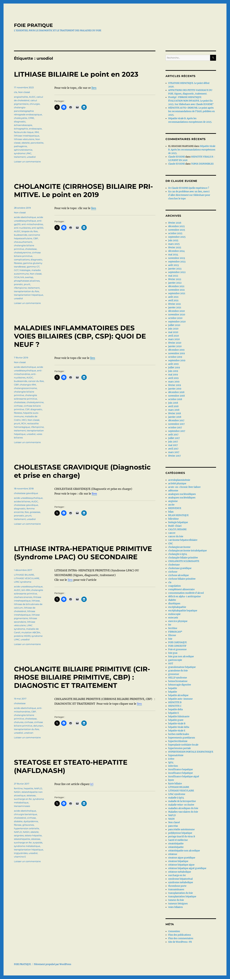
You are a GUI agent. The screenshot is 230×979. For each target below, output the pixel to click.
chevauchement (23, 242)
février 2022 (174, 279)
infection (173, 766)
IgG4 (170, 762)
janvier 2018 (174, 417)
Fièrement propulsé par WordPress (52, 964)
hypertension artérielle (26, 828)
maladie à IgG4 (176, 797)
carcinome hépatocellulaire (182, 540)
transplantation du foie (26, 291)
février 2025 (174, 247)
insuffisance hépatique (180, 773)
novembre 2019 (176, 353)
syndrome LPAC (22, 153)
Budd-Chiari (175, 525)
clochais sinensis (23, 597)
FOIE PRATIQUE (33, 25)
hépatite (172, 691)
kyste (171, 780)
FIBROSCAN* (175, 631)
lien (93, 87)
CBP (35, 238)
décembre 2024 (176, 251)
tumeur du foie (176, 900)
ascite (171, 504)
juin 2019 (173, 371)
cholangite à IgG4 (177, 554)
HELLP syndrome (177, 677)
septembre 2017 (176, 431)
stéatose (31, 795)
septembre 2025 (177, 237)
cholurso (18, 722)
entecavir (173, 617)
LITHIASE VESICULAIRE (26, 578)
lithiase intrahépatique (26, 135)
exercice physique (177, 621)
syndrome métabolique (27, 846)
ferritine (18, 788)
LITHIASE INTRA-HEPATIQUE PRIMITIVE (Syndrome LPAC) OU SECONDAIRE (83, 552)
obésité (26, 142)
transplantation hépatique (28, 294)
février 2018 (174, 413)
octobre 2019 (175, 357)
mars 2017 (173, 452)
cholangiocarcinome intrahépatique (187, 550)
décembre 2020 (176, 311)
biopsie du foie (30, 231)
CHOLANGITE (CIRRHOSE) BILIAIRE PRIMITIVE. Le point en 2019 (83, 190)
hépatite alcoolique (178, 695)
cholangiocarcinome (25, 388)
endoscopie (35, 128)
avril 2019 (173, 378)
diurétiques (174, 603)
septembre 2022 (177, 272)
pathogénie (20, 146)
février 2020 (174, 342)
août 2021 (173, 297)
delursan (38, 725)
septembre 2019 (176, 360)
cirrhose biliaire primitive (181, 578)
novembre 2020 (176, 314)
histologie (25, 270)
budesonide (20, 234)
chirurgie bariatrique (25, 814)
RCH (23, 423)
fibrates (18, 263)
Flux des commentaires (180, 938)
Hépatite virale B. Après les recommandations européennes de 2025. (191, 150)
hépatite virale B (176, 723)
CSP (27, 409)
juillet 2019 (174, 367)
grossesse (35, 512)
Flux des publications (179, 934)
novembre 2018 (176, 395)
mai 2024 (173, 254)
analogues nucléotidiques (181, 497)
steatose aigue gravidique (181, 857)
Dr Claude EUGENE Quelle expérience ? (188, 188)
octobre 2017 (175, 427)
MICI (24, 420)
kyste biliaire (175, 783)
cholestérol (20, 817)
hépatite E (173, 713)
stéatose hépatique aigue (181, 864)
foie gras (172, 653)
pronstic (18, 284)
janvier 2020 (175, 346)
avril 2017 (173, 448)
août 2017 (173, 434)
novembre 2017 (176, 424)
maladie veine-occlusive (181, 804)
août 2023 (173, 265)
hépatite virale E (176, 730)
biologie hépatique (178, 522)
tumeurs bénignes (178, 903)
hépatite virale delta (178, 727)
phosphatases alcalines (27, 280)
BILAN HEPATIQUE (178, 515)
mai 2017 (173, 445)
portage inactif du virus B (181, 836)
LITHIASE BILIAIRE (24, 574)
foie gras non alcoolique (181, 656)
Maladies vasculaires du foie (183, 811)
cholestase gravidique (26, 493)
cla (15, 92)
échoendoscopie (23, 125)
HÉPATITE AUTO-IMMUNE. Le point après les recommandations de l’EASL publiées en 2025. (191, 111)
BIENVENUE (174, 508)
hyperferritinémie (177, 741)
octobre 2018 (175, 399)
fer (169, 624)
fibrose (17, 825)
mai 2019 (173, 374)
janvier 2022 (175, 282)
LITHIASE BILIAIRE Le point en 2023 (76, 74)
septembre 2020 (177, 321)
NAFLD (38, 788)
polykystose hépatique (180, 833)
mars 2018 (173, 409)
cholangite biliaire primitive (183, 557)
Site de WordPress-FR (180, 942)
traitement (20, 156)
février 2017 (174, 455)
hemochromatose (177, 681)
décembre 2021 (176, 286)
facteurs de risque (24, 132)
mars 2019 (173, 381)
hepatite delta (175, 709)
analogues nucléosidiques (182, 494)
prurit (27, 284)
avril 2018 (173, 406)
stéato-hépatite (33, 835)
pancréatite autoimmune (181, 829)
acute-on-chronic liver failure (184, 487)
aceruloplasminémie (179, 480)
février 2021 (174, 304)
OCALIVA (19, 277)
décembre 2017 (176, 420)
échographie (21, 128)
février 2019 (174, 385)
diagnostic (20, 121)
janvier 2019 (174, 388)
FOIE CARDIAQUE (177, 642)
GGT (16, 270)
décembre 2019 (176, 349)
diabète (18, 821)
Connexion (174, 931)
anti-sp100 (37, 227)
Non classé (24, 92)
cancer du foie (36, 381)
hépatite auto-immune (180, 698)
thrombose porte (177, 886)
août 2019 (173, 364)
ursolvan (28, 732)
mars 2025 (174, 244)
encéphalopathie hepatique (182, 610)
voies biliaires (175, 907)
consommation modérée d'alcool (186, 593)
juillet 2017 (174, 438)
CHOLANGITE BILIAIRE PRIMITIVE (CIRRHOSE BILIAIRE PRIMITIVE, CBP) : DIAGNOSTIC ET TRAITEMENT (82, 677)
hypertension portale (179, 748)
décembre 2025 (176, 226)
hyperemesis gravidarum (181, 737)
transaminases (22, 806)
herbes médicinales (178, 734)
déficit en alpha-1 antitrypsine (184, 596)
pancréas (173, 826)
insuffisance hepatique (180, 769)
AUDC (32, 96)
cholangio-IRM (28, 384)
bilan (171, 511)
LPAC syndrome (22, 581)
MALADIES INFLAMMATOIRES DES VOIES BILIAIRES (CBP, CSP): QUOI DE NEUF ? (80, 336)
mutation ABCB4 (30, 632)
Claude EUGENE (176, 156)
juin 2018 (173, 402)
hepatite (28, 788)
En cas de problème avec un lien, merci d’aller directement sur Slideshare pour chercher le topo (189, 195)
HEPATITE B (175, 702)
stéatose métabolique (179, 871)
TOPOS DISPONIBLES (202, 163)
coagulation (174, 585)
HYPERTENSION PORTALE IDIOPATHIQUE (190, 751)
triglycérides (21, 853)
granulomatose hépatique (182, 667)
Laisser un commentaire (27, 161)
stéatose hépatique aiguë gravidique (187, 868)
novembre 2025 (176, 229)
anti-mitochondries (32, 224)
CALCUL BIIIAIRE (177, 529)
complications (22, 259)
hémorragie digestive (179, 684)
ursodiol (31, 156)
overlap (29, 277)
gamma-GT (33, 266)
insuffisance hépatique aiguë (183, 776)
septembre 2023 (176, 261)
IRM (37, 132)
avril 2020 (173, 335)
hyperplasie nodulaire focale (183, 744)
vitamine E (20, 856)
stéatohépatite (22, 839)
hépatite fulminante (178, 716)
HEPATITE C (174, 705)
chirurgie (35, 104)
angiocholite (21, 96)
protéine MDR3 (22, 636)
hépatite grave (175, 720)
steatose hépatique (178, 861)
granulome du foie (178, 670)
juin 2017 (173, 441)
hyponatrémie (175, 755)
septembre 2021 (176, 293)
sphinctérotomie (23, 149)
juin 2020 (173, 328)
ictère (171, 758)
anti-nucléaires (22, 227)
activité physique (177, 483)
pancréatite (37, 142)
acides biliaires (22, 501)
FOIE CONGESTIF (177, 645)
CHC (170, 543)
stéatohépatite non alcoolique (184, 850)
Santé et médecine (178, 840)
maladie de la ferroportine (182, 801)
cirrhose (18, 405)
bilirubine (173, 518)
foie (27, 512)
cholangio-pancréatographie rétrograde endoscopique (28, 111)
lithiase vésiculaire (24, 139)
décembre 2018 (176, 392)
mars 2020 (174, 339)
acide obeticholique (25, 217)
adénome (173, 490)
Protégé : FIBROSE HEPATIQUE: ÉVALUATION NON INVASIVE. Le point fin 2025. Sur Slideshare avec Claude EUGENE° (190, 101)
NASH (17, 792)
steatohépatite (176, 843)
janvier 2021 (174, 307)
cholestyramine (22, 252)
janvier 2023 (174, 268)
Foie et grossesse (177, 649)
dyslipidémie (31, 821)
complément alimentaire (181, 589)
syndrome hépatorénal (180, 878)
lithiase (36, 600)
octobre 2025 (175, 233)
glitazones (28, 825)
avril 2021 (173, 300)
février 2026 (174, 222)
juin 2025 (173, 240)
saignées (19, 835)
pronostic (19, 515)
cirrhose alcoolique (178, 575)
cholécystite (20, 118)
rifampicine (20, 287)
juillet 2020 (174, 325)
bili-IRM (26, 590)
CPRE (31, 118)
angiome (173, 501)
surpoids (37, 842)
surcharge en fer (23, 799)
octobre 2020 (175, 318)
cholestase (31, 249)
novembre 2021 (176, 289)
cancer (171, 533)
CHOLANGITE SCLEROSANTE (183, 561)
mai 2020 (173, 332)
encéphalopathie (177, 607)
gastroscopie (175, 660)
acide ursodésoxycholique (28, 498)
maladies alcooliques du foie (183, 808)
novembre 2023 (176, 258)
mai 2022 (173, 275)
